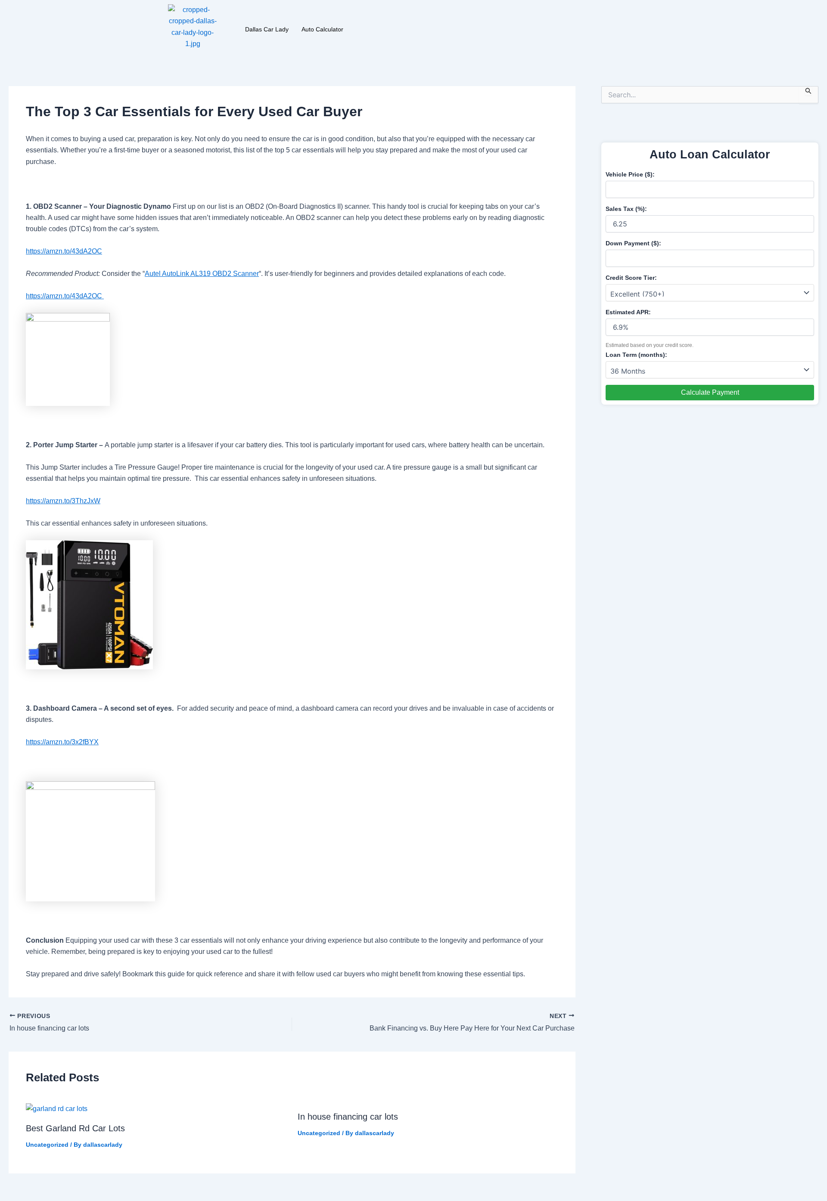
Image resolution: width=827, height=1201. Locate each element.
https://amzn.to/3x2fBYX (62, 742)
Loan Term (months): (636, 354)
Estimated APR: (628, 312)
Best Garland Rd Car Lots (75, 1128)
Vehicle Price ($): (630, 174)
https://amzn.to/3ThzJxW (63, 501)
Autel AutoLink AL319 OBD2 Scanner (202, 273)
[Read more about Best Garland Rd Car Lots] (56, 1108)
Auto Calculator (322, 29)
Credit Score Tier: (631, 277)
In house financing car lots (348, 1116)
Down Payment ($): (633, 243)
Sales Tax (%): (626, 208)
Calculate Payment (710, 392)
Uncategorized (47, 1144)
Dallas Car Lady (267, 29)
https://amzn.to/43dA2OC (64, 251)
